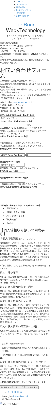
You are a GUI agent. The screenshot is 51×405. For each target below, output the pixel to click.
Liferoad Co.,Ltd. (20, 396)
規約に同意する (9, 381)
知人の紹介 (12, 219)
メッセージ (21, 4)
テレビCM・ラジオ (16, 215)
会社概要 (20, 12)
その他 (10, 223)
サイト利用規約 (15, 392)
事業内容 (20, 7)
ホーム (19, 1)
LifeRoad (25, 24)
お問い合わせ (22, 15)
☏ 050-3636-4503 (22, 102)
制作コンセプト (23, 10)
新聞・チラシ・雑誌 (16, 212)
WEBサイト (13, 208)
